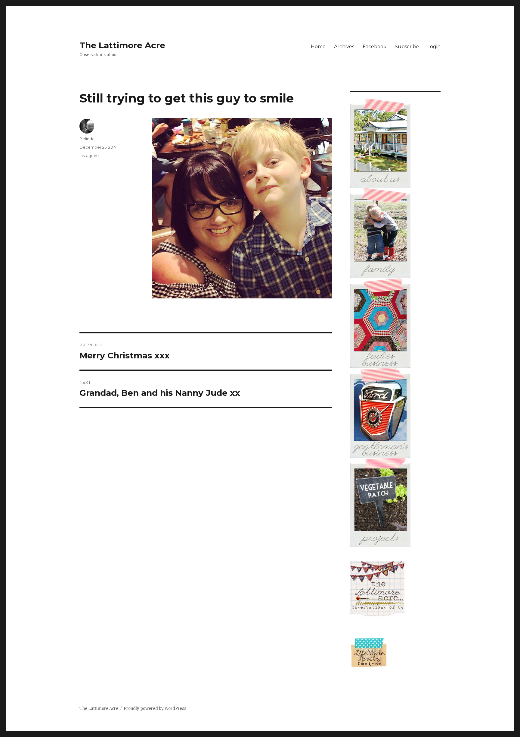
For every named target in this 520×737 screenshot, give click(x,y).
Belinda (86, 138)
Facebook (374, 46)
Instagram (89, 155)
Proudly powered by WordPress (155, 708)
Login (434, 46)
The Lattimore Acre (122, 45)
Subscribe (407, 46)
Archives (344, 46)
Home (318, 46)
